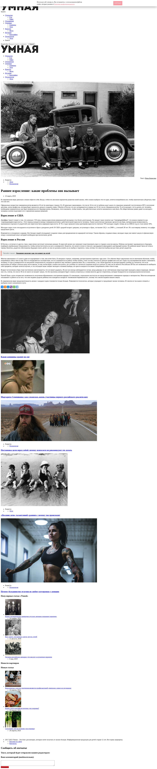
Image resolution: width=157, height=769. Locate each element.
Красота (8, 29)
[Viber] (11, 287)
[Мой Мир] (8, 287)
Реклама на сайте (15, 742)
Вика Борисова (150, 178)
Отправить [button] (5, 767)
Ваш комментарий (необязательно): (17, 757)
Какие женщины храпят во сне (15, 357)
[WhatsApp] (14, 287)
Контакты (13, 743)
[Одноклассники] (5, 287)
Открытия (8, 15)
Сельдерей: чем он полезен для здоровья (19, 729)
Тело (11, 27)
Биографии (13, 34)
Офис (11, 19)
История (8, 33)
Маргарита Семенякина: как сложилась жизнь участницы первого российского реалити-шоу (44, 397)
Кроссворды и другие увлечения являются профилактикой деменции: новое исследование (38, 688)
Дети (11, 38)
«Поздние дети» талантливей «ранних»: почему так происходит (30, 515)
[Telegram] (17, 287)
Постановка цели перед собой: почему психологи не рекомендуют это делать (36, 450)
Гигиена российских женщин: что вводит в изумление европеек (28, 657)
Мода (11, 31)
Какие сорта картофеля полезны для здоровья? (22, 708)
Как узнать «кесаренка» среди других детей (21, 637)
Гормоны (12, 25)
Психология (9, 36)
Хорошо (117, 3)
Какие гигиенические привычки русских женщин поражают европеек (31, 616)
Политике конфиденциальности (64, 4)
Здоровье (8, 23)
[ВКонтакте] (2, 287)
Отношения (9, 21)
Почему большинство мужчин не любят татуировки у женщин (30, 591)
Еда (10, 17)
